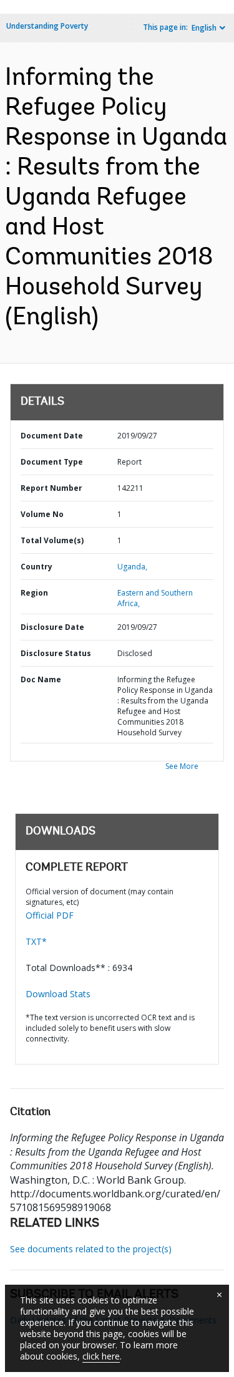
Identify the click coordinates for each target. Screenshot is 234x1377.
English (204, 27)
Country (36, 566)
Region (34, 592)
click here (101, 1356)
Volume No (42, 514)
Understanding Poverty (47, 26)
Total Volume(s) (52, 540)
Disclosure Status (56, 653)
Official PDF (50, 915)
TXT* (36, 941)
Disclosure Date (52, 627)
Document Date (52, 435)
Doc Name (41, 679)
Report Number (51, 488)
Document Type (52, 462)
